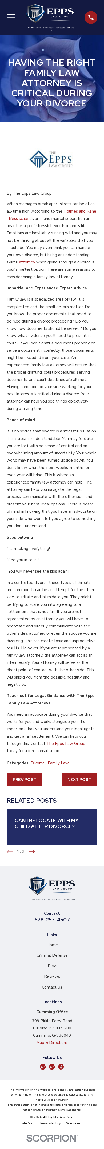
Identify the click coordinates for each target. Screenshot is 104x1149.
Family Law (58, 763)
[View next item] (32, 852)
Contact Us (52, 987)
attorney (27, 262)
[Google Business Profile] (43, 1067)
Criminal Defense (52, 955)
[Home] (50, 17)
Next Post (79, 779)
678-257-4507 (52, 919)
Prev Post (24, 779)
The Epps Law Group (65, 743)
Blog (52, 966)
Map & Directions (52, 1042)
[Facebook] (61, 1067)
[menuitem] (28, 1123)
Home (52, 945)
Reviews (52, 976)
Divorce (38, 763)
